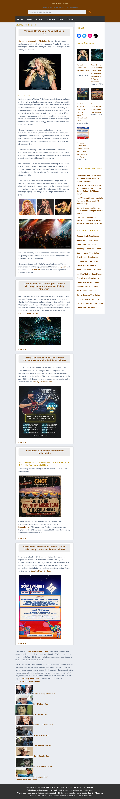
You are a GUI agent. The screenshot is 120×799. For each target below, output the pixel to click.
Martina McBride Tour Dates (89, 274)
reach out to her (34, 269)
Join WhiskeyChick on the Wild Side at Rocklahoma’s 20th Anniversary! (90, 201)
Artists (38, 19)
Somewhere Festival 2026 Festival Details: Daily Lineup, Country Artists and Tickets (44, 548)
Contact (70, 19)
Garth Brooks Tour (41, 756)
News (29, 19)
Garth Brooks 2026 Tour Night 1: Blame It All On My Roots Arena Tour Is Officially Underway (44, 286)
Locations (50, 19)
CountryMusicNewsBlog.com (28, 681)
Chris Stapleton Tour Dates (88, 299)
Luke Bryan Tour (40, 777)
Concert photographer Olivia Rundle (34, 41)
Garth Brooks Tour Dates (88, 278)
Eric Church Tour (40, 714)
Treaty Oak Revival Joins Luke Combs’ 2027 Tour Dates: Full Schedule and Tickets (44, 359)
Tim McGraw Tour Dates (26, 779)
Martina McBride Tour (43, 725)
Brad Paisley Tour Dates (87, 257)
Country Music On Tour (28, 313)
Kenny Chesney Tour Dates (88, 295)
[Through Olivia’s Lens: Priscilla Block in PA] (83, 55)
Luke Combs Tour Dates (87, 307)
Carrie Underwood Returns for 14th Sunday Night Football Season (90, 210)
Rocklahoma (23, 527)
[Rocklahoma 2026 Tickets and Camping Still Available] (97, 94)
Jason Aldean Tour (41, 735)
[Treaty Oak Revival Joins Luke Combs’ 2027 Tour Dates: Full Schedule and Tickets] (83, 94)
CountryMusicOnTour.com (37, 651)
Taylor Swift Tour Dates (87, 244)
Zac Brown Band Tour (42, 745)
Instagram (61, 267)
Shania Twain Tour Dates (87, 240)
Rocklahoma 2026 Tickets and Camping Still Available (44, 452)
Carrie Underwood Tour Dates (90, 303)
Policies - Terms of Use (75, 787)
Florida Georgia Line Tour (44, 693)
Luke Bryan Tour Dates (87, 265)
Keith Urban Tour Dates (87, 291)
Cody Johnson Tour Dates (88, 253)
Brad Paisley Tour (41, 704)
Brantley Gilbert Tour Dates (89, 248)
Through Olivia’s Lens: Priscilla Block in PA (44, 32)
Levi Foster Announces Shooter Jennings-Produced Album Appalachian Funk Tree (89, 220)
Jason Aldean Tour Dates (87, 261)
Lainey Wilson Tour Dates (88, 282)
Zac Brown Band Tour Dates (89, 270)
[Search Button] (89, 11)
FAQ (61, 19)
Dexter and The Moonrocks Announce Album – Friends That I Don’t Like (89, 178)
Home (20, 19)
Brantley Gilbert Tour (42, 766)
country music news (31, 678)
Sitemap (90, 787)
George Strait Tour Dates (88, 236)
